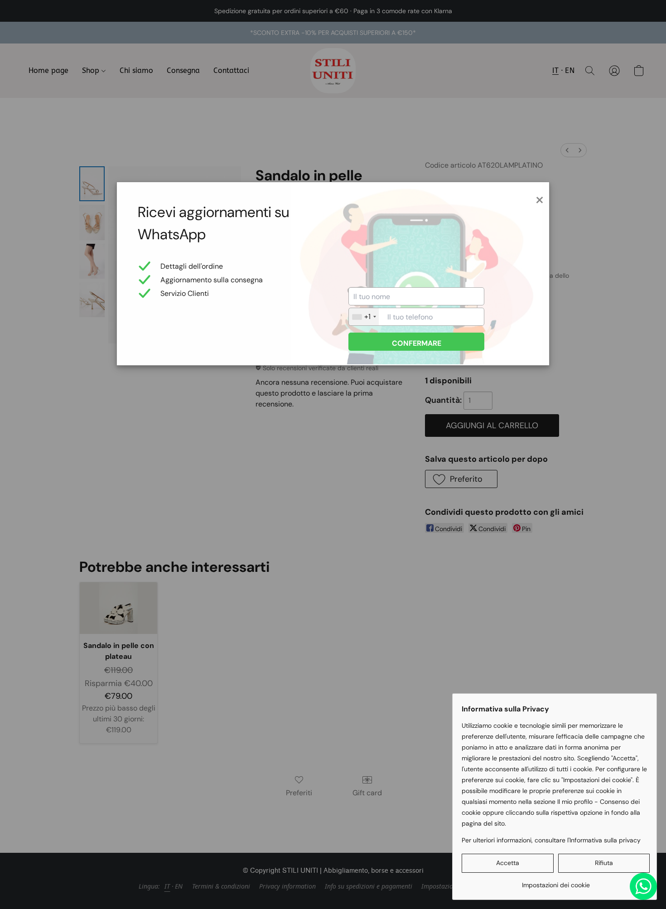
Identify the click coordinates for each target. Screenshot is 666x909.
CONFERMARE (416, 343)
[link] (556, 881)
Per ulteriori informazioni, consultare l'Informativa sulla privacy (551, 840)
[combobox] (364, 316)
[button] (508, 863)
